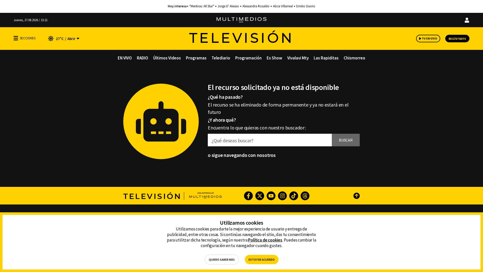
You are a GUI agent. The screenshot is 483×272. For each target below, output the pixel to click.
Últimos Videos (167, 58)
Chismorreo (354, 58)
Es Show (274, 58)
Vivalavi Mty (298, 58)
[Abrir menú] (16, 38)
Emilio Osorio (305, 6)
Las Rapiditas (326, 58)
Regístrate (457, 39)
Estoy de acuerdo (262, 259)
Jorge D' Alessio (228, 6)
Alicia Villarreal (283, 6)
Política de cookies (265, 240)
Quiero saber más (222, 259)
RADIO (142, 58)
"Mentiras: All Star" (201, 6)
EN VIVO (125, 58)
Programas (196, 58)
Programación (248, 58)
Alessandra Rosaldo (256, 6)
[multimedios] (241, 20)
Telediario (221, 58)
